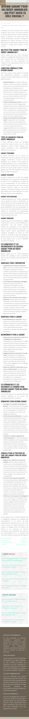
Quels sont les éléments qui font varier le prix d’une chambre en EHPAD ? (14, 566)
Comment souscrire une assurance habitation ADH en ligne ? (14, 586)
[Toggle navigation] (27, 1)
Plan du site (14, 718)
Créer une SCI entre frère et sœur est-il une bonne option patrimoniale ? (13, 573)
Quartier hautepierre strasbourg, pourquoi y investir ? (21, 542)
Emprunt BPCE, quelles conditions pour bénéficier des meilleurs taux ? (12, 607)
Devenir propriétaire (6, 23)
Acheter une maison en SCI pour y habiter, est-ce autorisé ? (14, 579)
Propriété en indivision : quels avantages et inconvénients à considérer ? (13, 620)
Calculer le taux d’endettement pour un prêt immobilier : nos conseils (13, 613)
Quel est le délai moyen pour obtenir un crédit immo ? (7, 541)
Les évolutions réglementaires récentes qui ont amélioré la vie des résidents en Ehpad (14, 559)
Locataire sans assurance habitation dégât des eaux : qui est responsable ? (14, 600)
